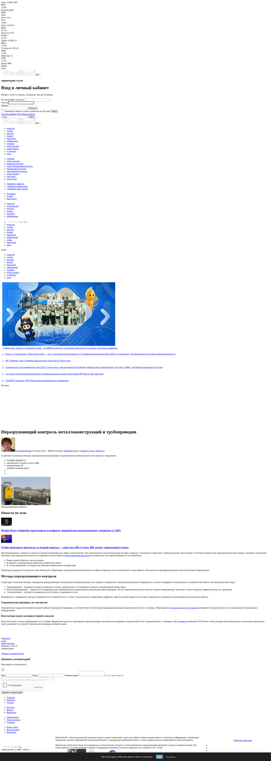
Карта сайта (12, 727)
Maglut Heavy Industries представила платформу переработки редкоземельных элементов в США (61, 530)
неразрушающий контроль (77, 555)
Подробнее (170, 757)
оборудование (8, 643)
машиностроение (15, 163)
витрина (11, 214)
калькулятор (12, 148)
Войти (54, 111)
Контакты (11, 732)
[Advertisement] (86, 406)
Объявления (12, 717)
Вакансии (11, 712)
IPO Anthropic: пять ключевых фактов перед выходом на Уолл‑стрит (38, 360)
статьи (10, 131)
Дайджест (100, 451)
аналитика (12, 179)
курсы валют (13, 146)
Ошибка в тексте (9, 646)
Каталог (11, 707)
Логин (4, 102)
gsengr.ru (183, 621)
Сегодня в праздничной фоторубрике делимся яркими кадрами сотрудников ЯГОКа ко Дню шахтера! (54, 374)
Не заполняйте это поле (12, 99)
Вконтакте (12, 199)
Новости (11, 700)
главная (10, 158)
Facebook (11, 193)
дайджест (11, 176)
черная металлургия (16, 169)
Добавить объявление (17, 186)
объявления (12, 141)
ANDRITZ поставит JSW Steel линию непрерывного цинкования (36, 380)
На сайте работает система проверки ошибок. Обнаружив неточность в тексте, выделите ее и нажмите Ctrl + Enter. (125, 746)
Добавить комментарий (12, 692)
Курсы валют (13, 729)
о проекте (11, 151)
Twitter (10, 196)
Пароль (4, 105)
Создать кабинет (9, 114)
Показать (33, 108)
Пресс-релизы (13, 720)
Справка (11, 722)
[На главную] (21, 75)
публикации (13, 206)
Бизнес (10, 710)
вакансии (11, 138)
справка (10, 143)
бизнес (10, 136)
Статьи (91, 451)
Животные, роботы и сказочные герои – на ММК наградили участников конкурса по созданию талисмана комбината (61, 348)
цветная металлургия (17, 171)
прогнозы (11, 242)
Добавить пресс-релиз (17, 189)
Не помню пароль (26, 114)
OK (159, 757)
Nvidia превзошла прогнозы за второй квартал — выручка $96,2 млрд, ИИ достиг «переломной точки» (65, 547)
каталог (10, 133)
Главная (83, 451)
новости (11, 128)
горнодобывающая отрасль (20, 166)
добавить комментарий (18, 468)
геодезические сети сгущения (183, 608)
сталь (3, 641)
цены (9, 240)
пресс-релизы (13, 161)
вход (9, 154)
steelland (68, 451)
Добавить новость (15, 184)
